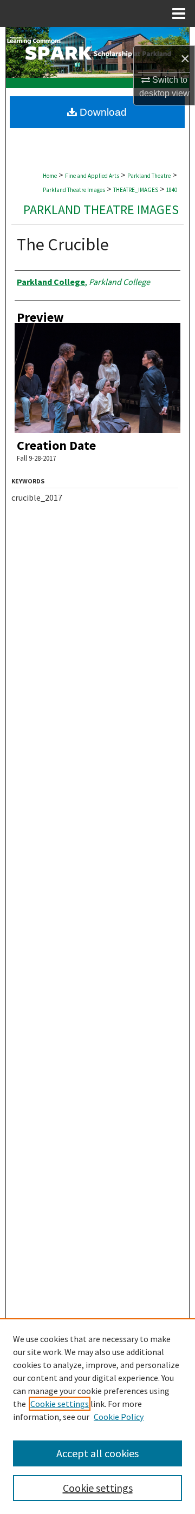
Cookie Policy (119, 1416)
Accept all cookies (97, 1453)
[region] (97, 1416)
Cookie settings (59, 1403)
